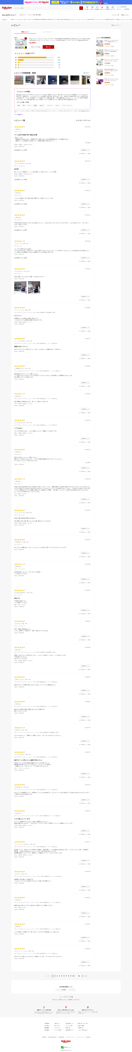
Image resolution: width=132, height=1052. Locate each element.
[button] (92, 8)
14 (79, 976)
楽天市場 (4, 19)
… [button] (8, 19)
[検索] (81, 8)
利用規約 (83, 110)
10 (73, 976)
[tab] (25, 32)
